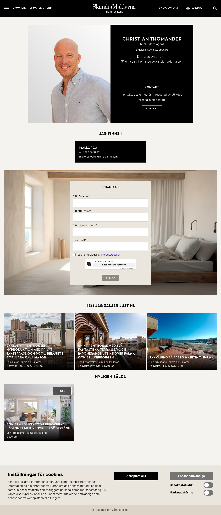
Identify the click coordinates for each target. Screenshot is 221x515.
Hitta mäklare (41, 8)
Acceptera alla (136, 476)
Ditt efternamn (81, 211)
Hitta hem (20, 8)
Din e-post (79, 240)
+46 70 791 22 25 (152, 57)
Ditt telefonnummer (84, 225)
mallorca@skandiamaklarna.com (98, 156)
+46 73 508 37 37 (89, 152)
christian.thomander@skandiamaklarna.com (154, 61)
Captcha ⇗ (127, 268)
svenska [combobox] (197, 8)
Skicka (110, 277)
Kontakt (152, 108)
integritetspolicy (111, 254)
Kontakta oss (168, 8)
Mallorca (88, 148)
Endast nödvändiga (191, 476)
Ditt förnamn (80, 196)
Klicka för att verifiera (114, 264)
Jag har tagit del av (99, 254)
